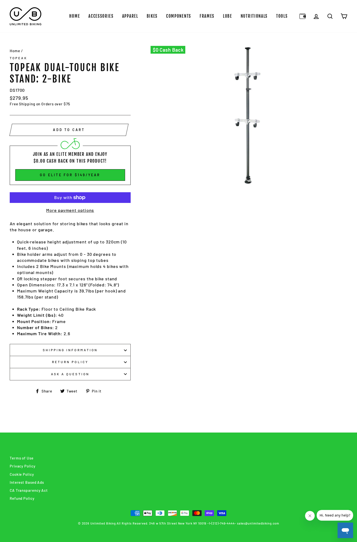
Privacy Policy (22, 466)
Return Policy (70, 362)
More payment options (70, 210)
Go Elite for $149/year (70, 175)
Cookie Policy (22, 474)
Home (74, 16)
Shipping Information (70, 350)
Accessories (101, 16)
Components (178, 16)
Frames (207, 16)
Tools (282, 16)
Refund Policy (22, 498)
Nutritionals (254, 16)
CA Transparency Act (29, 490)
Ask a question (70, 374)
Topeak (18, 58)
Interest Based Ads (27, 482)
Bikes (152, 16)
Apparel (130, 16)
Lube (227, 16)
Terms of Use (22, 458)
